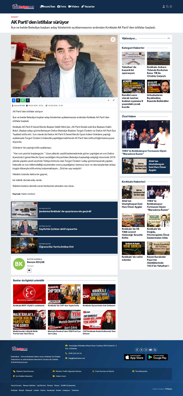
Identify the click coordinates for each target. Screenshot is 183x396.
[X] (141, 350)
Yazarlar (89, 6)
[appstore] (134, 357)
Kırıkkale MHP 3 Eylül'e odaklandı (28, 306)
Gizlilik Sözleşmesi (68, 385)
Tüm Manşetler (141, 371)
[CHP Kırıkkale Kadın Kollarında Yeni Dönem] (99, 320)
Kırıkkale (14, 390)
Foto (63, 6)
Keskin (58, 390)
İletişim (50, 385)
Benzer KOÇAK (19, 105)
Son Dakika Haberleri (24, 376)
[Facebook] (137, 350)
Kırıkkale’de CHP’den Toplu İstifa (63, 306)
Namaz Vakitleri (29, 385)
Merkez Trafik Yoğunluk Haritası (68, 371)
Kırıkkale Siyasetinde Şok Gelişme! (99, 306)
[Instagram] (146, 350)
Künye (56, 385)
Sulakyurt (66, 390)
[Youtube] (150, 350)
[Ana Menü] (171, 6)
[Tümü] (169, 38)
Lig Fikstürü (41, 385)
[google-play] (157, 357)
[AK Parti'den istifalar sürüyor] (64, 66)
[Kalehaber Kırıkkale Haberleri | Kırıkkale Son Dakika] (24, 6)
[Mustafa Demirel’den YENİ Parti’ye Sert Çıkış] (64, 320)
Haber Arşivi (61, 376)
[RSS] (155, 350)
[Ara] (167, 6)
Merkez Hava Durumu (25, 371)
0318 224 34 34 (75, 353)
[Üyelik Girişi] (164, 6)
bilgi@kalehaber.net (77, 358)
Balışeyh (29, 390)
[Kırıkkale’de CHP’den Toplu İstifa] (64, 294)
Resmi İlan (49, 6)
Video (75, 6)
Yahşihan (75, 390)
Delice (43, 390)
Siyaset (14, 17)
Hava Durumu (16, 385)
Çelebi (36, 390)
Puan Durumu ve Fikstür (104, 371)
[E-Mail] (29, 271)
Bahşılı (21, 390)
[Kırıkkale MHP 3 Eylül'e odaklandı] (29, 294)
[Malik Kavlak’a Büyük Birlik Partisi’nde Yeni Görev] (29, 320)
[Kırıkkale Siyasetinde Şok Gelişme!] (99, 294)
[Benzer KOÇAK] (19, 264)
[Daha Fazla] (28, 100)
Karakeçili (51, 390)
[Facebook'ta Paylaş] (13, 100)
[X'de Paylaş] (18, 100)
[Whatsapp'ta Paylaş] (23, 100)
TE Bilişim (168, 389)
